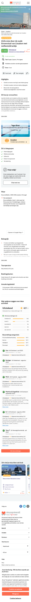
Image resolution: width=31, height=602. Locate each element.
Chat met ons (15, 183)
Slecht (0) (7, 327)
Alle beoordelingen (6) (11, 316)
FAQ (3, 562)
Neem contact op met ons (8, 565)
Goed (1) (6, 321)
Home (2, 31)
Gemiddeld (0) (8, 324)
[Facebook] (20, 506)
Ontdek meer (15, 130)
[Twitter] (24, 506)
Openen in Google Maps (15, 232)
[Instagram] (27, 506)
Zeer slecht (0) (8, 329)
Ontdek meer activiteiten (17, 142)
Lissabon (8, 31)
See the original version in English (9, 11)
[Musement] (15, 3)
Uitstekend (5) (8, 318)
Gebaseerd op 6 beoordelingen (16, 51)
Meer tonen (5, 407)
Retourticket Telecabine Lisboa (11, 478)
